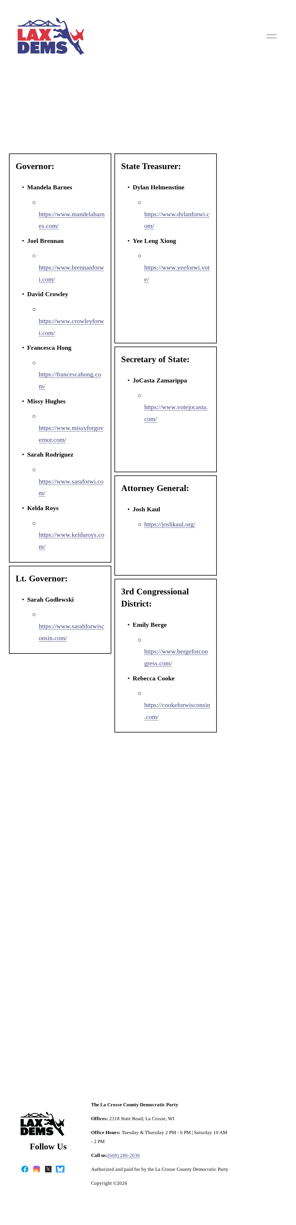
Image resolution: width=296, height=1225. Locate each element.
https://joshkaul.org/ (169, 524)
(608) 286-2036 (124, 1155)
